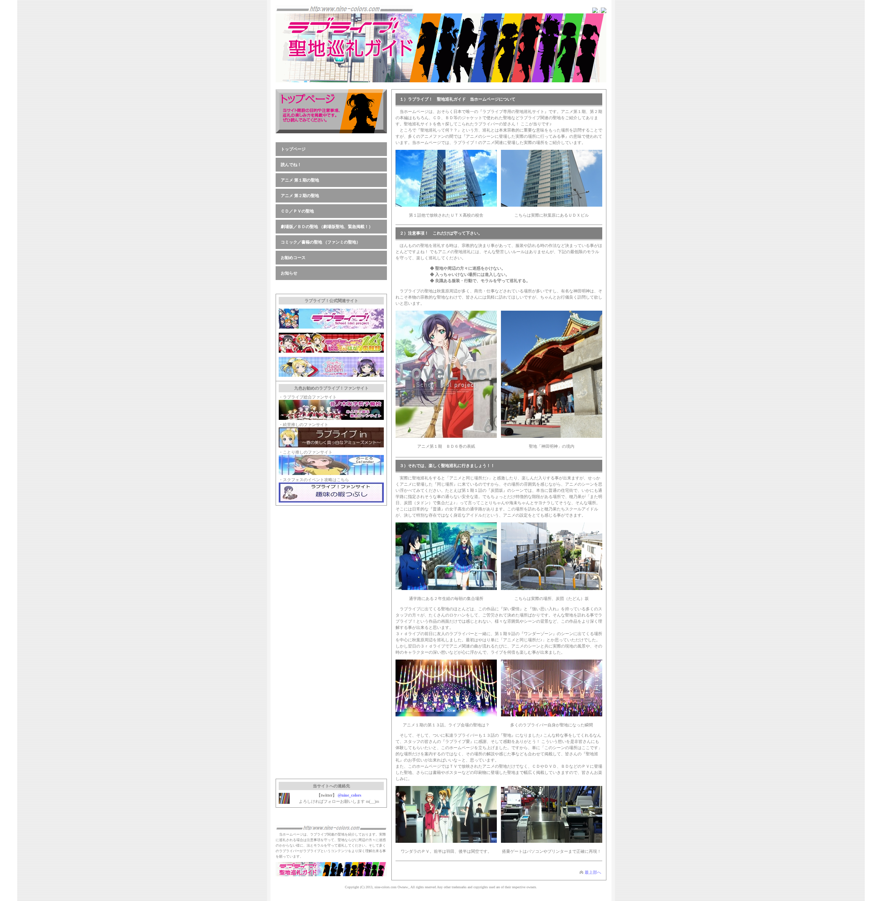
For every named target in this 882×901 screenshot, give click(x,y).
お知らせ (289, 273)
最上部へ (593, 872)
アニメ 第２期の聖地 (300, 195)
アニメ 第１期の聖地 (300, 180)
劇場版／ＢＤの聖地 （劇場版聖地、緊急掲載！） (327, 226)
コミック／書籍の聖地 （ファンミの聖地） (320, 242)
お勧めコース (293, 257)
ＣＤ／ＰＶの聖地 (297, 211)
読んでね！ (291, 164)
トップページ (293, 149)
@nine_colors (349, 795)
